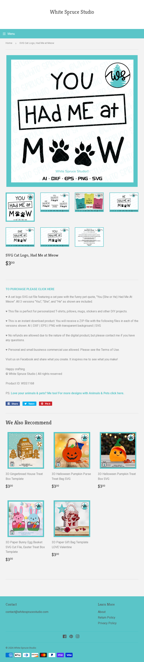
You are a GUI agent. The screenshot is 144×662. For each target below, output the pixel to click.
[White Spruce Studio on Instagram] (78, 637)
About (102, 612)
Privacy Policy (107, 623)
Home (9, 43)
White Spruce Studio (72, 12)
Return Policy (106, 617)
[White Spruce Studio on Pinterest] (71, 637)
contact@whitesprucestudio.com (27, 612)
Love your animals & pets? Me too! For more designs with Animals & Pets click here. (67, 393)
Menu (11, 34)
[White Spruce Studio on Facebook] (65, 637)
